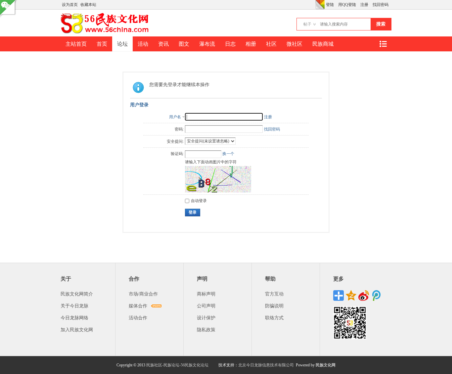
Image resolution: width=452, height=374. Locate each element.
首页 (102, 44)
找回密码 (380, 4)
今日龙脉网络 (74, 317)
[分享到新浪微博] (363, 295)
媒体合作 (138, 305)
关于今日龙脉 (74, 305)
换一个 (228, 153)
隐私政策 (206, 329)
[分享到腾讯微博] (376, 295)
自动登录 (199, 200)
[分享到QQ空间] (351, 295)
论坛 (122, 44)
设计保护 (206, 317)
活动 (143, 44)
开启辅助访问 (313, 5)
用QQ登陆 (347, 4)
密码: (179, 129)
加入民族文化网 (77, 329)
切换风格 (320, 4)
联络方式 (274, 317)
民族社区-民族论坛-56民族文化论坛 (177, 365)
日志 (230, 44)
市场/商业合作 (143, 294)
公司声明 (206, 305)
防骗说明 (274, 305)
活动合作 (138, 317)
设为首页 (70, 4)
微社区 (294, 44)
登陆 (330, 4)
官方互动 (274, 294)
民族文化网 (326, 365)
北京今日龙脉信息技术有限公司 (266, 365)
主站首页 (76, 44)
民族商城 (323, 44)
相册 (251, 44)
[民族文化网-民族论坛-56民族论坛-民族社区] (106, 32)
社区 (271, 44)
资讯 (163, 44)
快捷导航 (383, 43)
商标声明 (206, 294)
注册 (364, 4)
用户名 (175, 117)
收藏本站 (88, 4)
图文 (184, 44)
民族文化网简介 (77, 294)
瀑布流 (207, 44)
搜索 (380, 24)
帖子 (307, 24)
